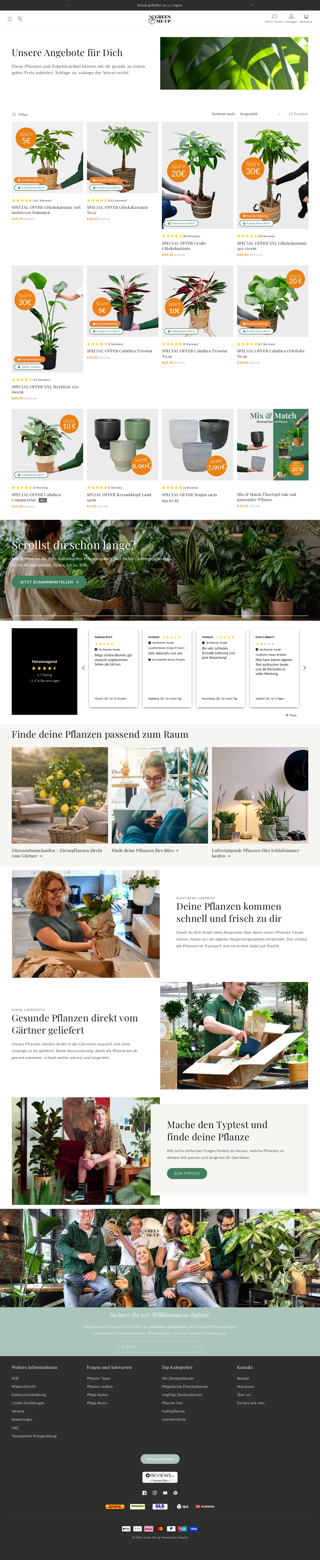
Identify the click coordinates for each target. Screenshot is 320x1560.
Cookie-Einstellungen (28, 1403)
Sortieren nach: (223, 114)
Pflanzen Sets (172, 1403)
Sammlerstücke (174, 1419)
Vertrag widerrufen (160, 1459)
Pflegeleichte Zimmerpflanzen (185, 1387)
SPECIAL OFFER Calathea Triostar (120, 350)
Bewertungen (22, 1419)
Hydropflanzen (173, 1411)
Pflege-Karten (97, 1395)
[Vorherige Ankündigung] (68, 5)
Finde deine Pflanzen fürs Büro (143, 850)
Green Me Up (152, 1537)
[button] (10, 19)
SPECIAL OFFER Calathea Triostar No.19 (195, 353)
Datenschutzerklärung (29, 1395)
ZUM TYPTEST (187, 1173)
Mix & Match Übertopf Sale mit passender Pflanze (267, 497)
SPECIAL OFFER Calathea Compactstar (36, 497)
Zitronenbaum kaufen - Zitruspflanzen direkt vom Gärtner (57, 853)
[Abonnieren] (197, 1346)
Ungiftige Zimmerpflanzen (182, 1395)
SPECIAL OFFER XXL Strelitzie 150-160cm (46, 389)
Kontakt (243, 1378)
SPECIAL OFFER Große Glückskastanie (184, 245)
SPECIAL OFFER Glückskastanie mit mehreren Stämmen (46, 210)
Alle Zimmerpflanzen (178, 1378)
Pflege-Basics (97, 1403)
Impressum (245, 1387)
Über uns (244, 1395)
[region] (194, 668)
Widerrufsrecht (24, 1387)
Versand (18, 1411)
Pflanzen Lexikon (100, 1387)
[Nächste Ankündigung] (251, 5)
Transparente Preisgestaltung (34, 1436)
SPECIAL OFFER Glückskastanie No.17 (117, 210)
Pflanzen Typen (99, 1378)
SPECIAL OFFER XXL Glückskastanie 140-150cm (272, 245)
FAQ (15, 1428)
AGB (15, 1378)
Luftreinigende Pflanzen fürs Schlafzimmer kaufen (255, 853)
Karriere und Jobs (251, 1403)
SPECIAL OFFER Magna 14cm (189, 494)
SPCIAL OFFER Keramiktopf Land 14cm (119, 497)
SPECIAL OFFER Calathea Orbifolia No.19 (271, 353)
